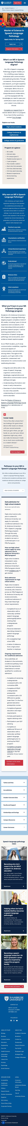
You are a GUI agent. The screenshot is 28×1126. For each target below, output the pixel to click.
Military (3, 1088)
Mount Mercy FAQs (6, 1103)
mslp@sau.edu (14, 570)
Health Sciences (5, 1051)
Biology (3, 1033)
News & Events (5, 1091)
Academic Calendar (20, 1033)
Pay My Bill (18, 1048)
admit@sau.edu (12, 1011)
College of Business (20, 1057)
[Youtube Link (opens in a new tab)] (16, 1021)
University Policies (20, 1096)
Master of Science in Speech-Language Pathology (12, 10)
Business (3, 1036)
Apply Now (17, 3)
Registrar (3, 1097)
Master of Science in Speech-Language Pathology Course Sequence (13, 403)
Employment (18, 1042)
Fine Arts (3, 1048)
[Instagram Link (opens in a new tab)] (14, 1021)
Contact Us (18, 1039)
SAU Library (4, 1100)
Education (4, 1042)
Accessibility (4, 1080)
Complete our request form (13, 110)
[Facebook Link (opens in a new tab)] (11, 1021)
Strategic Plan (19, 1054)
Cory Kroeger (16, 117)
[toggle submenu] (25, 3)
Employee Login (19, 1051)
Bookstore (18, 1036)
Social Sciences (5, 1068)
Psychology (4, 1065)
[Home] (2, 8)
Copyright (4, 1120)
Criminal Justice (5, 1039)
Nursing (3, 1062)
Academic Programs (9, 8)
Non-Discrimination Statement (9, 1122)
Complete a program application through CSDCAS (14, 749)
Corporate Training (6, 1106)
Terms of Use (4, 1118)
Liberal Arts (4, 1059)
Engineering (4, 1045)
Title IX (17, 1093)
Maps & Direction (20, 1045)
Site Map (17, 1090)
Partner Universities (6, 1094)
